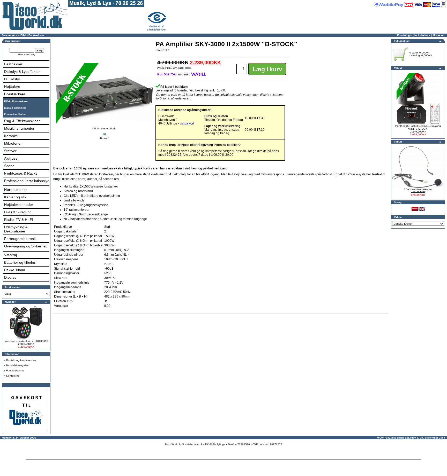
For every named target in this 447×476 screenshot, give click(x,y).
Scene (9, 166)
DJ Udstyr (12, 79)
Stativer (10, 151)
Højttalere (12, 86)
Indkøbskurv (422, 35)
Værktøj (10, 255)
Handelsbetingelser (17, 365)
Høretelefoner (15, 190)
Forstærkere (9, 35)
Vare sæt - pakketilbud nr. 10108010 (26, 341)
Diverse (10, 277)
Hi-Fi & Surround (18, 212)
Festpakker (13, 64)
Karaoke (11, 136)
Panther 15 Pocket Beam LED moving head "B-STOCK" (418, 127)
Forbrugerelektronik (20, 239)
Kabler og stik (15, 197)
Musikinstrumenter (19, 128)
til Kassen (439, 35)
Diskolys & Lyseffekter (22, 71)
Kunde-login (404, 35)
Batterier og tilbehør (20, 262)
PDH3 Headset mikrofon (418, 189)
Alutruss (10, 158)
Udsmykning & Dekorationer (16, 229)
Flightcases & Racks (20, 173)
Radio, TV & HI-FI (18, 219)
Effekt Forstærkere (32, 35)
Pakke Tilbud (14, 270)
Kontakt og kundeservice (21, 360)
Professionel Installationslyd (26, 181)
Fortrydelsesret (15, 370)
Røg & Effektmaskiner (22, 121)
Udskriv (104, 138)
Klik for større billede (104, 128)
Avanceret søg (26, 54)
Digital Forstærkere (15, 107)
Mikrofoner (13, 143)
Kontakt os (12, 375)
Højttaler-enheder (18, 204)
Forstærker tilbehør (15, 114)
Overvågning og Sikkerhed (26, 246)
